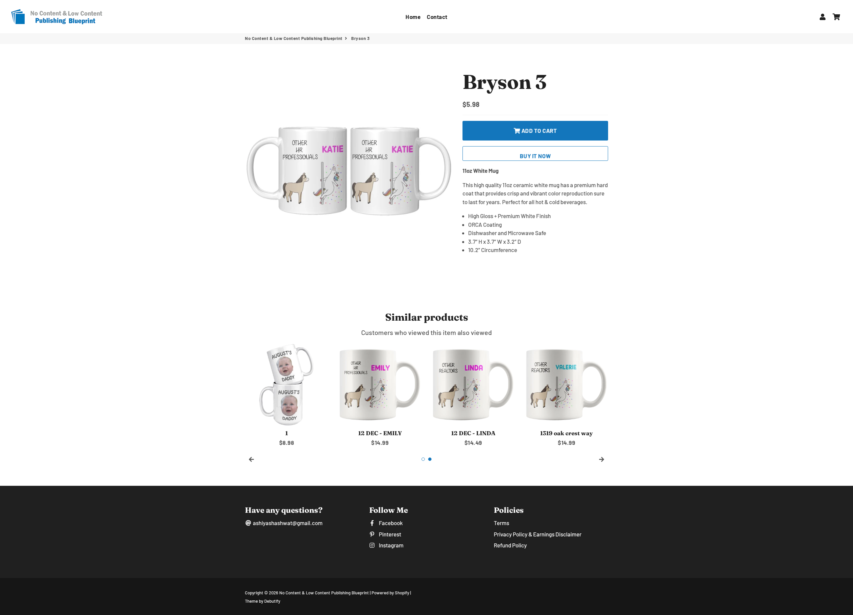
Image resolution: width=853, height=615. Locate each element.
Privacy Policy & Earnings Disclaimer (537, 534)
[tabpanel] (286, 395)
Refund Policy (510, 545)
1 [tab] (423, 459)
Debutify (272, 601)
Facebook (390, 522)
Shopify (402, 592)
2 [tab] (429, 459)
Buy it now (535, 156)
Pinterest (389, 534)
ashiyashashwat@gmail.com (287, 522)
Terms (501, 522)
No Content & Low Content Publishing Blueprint (294, 38)
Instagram (390, 545)
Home (413, 16)
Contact (437, 16)
